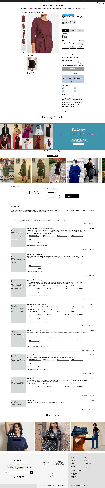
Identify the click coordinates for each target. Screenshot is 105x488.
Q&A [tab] (17, 186)
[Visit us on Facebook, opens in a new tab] (14, 477)
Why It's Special (65, 85)
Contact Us (64, 111)
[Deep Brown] (66, 37)
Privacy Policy (43, 485)
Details (63, 94)
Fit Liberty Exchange (74, 476)
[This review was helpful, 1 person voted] (91, 350)
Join (32, 472)
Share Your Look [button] (53, 155)
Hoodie (80, 30)
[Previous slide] (23, 14)
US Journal (73, 465)
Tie (65, 30)
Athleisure (69, 8)
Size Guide (81, 40)
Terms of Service (11, 466)
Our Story (72, 459)
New (21, 8)
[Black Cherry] (64, 37)
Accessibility (73, 477)
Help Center (73, 471)
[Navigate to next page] (61, 415)
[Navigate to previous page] (44, 415)
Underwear (75, 8)
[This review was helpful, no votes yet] (90, 249)
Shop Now (17, 440)
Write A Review (72, 196)
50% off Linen (30, 8)
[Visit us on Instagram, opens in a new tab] (20, 477)
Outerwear (80, 8)
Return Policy (73, 474)
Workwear (49, 8)
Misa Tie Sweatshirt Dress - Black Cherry (36, 12)
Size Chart (86, 468)
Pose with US (86, 459)
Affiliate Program (87, 463)
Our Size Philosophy (74, 460)
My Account (86, 460)
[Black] (62, 37)
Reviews (72, 467)
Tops (61, 8)
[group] (52, 1)
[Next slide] (23, 52)
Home (22, 12)
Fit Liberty (72, 462)
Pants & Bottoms (55, 8)
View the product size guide (68, 106)
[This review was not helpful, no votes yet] (93, 249)
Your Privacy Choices (53, 485)
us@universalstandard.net (59, 462)
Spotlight (24, 8)
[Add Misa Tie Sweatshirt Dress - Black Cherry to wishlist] (57, 15)
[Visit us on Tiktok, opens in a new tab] (17, 477)
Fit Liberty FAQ (73, 463)
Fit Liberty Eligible (67, 14)
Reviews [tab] (13, 186)
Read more (49, 233)
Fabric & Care (65, 109)
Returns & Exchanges (75, 473)
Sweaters (44, 8)
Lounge (64, 8)
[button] (39, 1)
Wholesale (73, 466)
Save (84, 8)
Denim (35, 8)
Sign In (100, 3)
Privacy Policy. (17, 466)
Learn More (68, 81)
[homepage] (52, 6)
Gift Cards (86, 462)
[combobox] (27, 221)
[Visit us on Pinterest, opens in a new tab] (23, 477)
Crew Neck (73, 30)
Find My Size (86, 467)
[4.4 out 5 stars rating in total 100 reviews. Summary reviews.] (65, 19)
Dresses (39, 8)
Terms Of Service (61, 485)
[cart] (103, 3)
